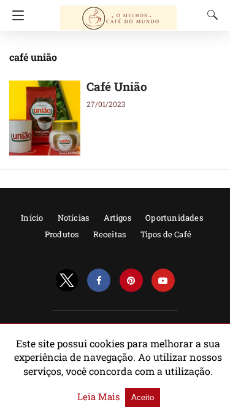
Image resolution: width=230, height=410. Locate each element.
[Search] (210, 15)
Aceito (142, 397)
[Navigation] (15, 15)
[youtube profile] (163, 280)
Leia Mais (99, 396)
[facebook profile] (98, 280)
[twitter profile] (67, 280)
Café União (116, 86)
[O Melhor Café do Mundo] (118, 12)
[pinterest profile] (131, 280)
